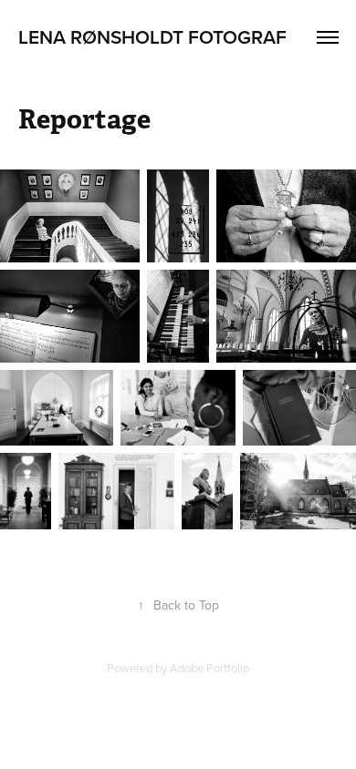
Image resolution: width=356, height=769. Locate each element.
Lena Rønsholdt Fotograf (152, 36)
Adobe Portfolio (209, 668)
